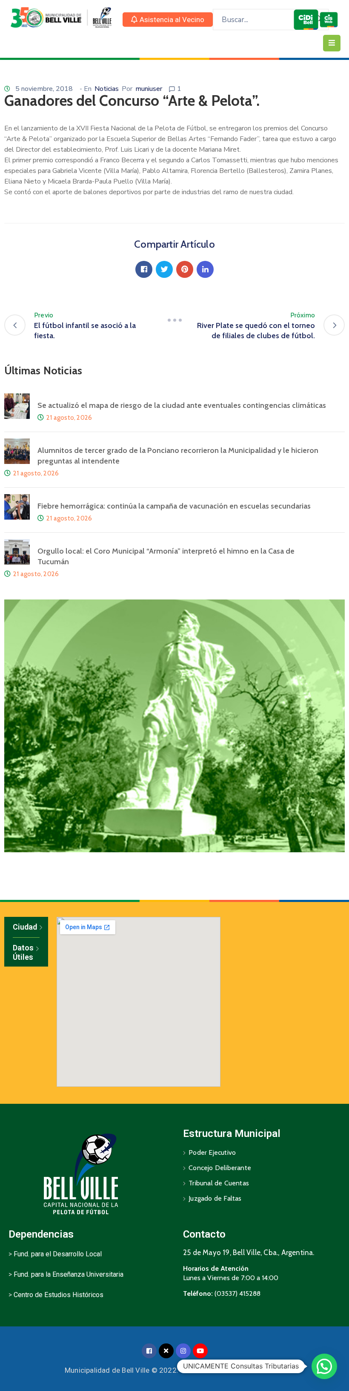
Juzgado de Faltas (215, 1198)
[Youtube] (200, 1350)
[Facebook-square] (149, 1350)
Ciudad (25, 926)
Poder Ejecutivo (212, 1152)
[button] (168, 19)
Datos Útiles (23, 952)
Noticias (106, 88)
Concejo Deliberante (220, 1168)
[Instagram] (183, 1350)
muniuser (148, 88)
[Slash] (174, 320)
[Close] (166, 1350)
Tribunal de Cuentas (219, 1183)
